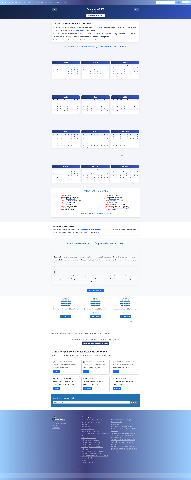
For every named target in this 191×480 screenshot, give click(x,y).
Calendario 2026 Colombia (95, 475)
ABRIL (66, 97)
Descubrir (56, 388)
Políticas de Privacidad (59, 423)
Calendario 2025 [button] (95, 316)
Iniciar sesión (186, 2)
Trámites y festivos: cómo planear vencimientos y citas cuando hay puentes (123, 442)
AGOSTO (95, 131)
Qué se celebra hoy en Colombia (92, 451)
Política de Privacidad (88, 438)
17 (87, 143)
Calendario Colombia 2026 (90, 442)
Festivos (22, 2)
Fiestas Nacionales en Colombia (92, 420)
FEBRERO (95, 62)
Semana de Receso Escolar (90, 422)
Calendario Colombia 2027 (90, 445)
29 (117, 110)
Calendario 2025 (50, 2)
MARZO (125, 62)
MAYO (95, 97)
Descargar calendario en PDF (91, 453)
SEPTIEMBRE (125, 131)
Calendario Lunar (87, 462)
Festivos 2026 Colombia (95, 191)
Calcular (86, 372)
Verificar (116, 372)
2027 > (136, 9)
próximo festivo (77, 243)
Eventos (28, 2)
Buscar (178, 2)
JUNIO (125, 97)
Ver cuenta (117, 388)
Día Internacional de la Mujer (121, 420)
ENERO (66, 62)
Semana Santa (86, 427)
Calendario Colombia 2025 (90, 440)
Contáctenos (56, 428)
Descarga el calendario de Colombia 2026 (95, 343)
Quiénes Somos (57, 425)
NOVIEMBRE (95, 166)
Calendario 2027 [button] (125, 316)
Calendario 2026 (38, 2)
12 (57, 71)
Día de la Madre (116, 422)
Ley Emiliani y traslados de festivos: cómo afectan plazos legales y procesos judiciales (125, 428)
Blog (58, 2)
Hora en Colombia (87, 429)
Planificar (56, 372)
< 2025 (54, 9)
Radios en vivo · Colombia (90, 431)
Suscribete (134, 402)
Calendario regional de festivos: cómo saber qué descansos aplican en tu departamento (124, 435)
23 (117, 76)
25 (130, 177)
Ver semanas (87, 388)
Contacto (65, 2)
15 (117, 106)
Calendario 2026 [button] (65, 316)
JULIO (65, 131)
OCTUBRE (65, 166)
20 (57, 143)
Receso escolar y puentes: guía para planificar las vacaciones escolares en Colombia (124, 448)
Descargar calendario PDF (95, 15)
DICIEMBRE (125, 166)
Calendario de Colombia (9, 2)
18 (87, 108)
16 (87, 177)
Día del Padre (115, 424)
